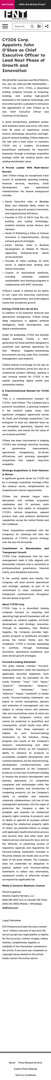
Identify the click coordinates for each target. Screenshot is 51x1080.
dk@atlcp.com (10, 907)
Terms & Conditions (25, 1075)
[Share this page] (47, 26)
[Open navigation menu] (5, 26)
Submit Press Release (25, 1068)
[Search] (32, 26)
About (12, 1062)
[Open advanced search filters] (39, 26)
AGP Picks (7, 4)
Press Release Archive (30, 1062)
